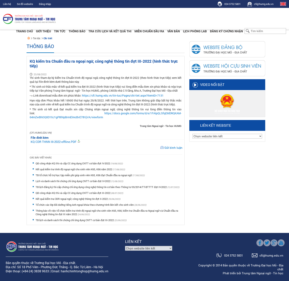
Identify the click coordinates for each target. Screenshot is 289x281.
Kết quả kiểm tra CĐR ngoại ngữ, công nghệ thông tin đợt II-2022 (72, 199)
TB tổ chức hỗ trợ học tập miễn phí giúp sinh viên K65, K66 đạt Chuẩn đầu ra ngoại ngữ (84, 175)
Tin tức (59, 31)
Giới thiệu (43, 31)
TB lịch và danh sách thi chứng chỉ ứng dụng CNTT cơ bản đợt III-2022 (75, 220)
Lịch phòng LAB (195, 31)
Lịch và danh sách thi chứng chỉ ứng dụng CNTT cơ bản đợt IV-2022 (73, 181)
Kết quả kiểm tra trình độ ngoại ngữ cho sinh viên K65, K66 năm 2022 (74, 169)
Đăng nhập (45, 4)
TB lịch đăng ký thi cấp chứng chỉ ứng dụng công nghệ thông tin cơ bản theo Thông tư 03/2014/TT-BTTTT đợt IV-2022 (101, 187)
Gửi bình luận (173, 148)
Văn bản (173, 31)
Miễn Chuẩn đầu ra (149, 31)
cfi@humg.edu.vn (263, 4)
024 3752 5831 (232, 4)
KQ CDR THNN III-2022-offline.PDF (53, 142)
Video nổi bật (212, 84)
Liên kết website (215, 125)
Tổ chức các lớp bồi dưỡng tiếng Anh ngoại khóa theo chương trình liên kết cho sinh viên (85, 205)
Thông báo (77, 31)
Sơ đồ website (25, 4)
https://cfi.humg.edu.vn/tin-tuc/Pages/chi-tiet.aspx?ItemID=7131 (123, 95)
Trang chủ (24, 31)
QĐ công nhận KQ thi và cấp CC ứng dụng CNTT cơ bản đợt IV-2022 (73, 163)
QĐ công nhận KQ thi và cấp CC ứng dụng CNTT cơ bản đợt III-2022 (73, 193)
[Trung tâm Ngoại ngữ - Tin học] (29, 38)
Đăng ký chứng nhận (226, 31)
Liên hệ (7, 4)
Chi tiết (47, 38)
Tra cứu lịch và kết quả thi (109, 31)
